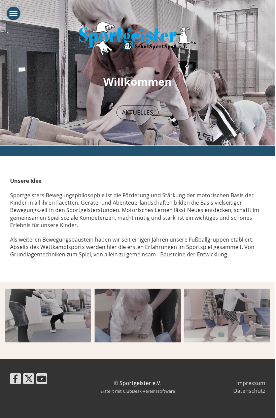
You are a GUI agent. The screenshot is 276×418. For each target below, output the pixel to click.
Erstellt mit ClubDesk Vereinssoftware (137, 391)
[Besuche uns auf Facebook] (15, 380)
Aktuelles (137, 112)
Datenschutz (249, 390)
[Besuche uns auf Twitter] (28, 380)
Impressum (250, 383)
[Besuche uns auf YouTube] (41, 380)
